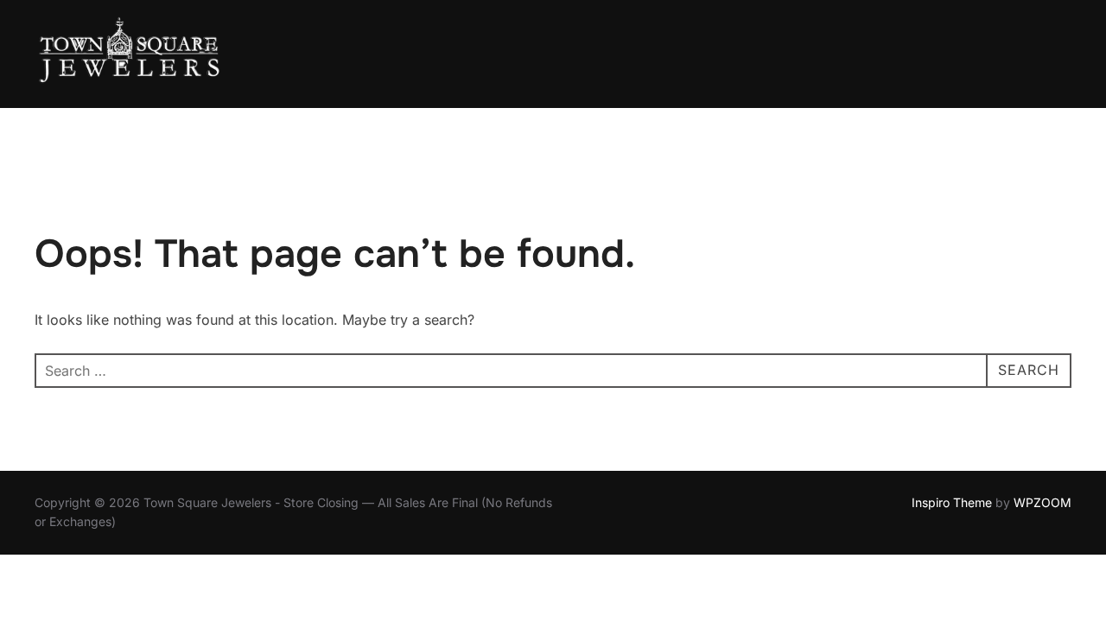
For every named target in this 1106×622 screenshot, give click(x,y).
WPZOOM (1042, 502)
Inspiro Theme (952, 502)
